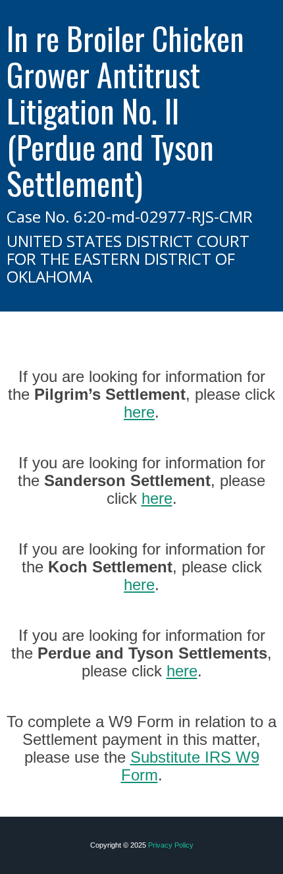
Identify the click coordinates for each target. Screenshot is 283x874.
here (139, 412)
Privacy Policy (170, 845)
